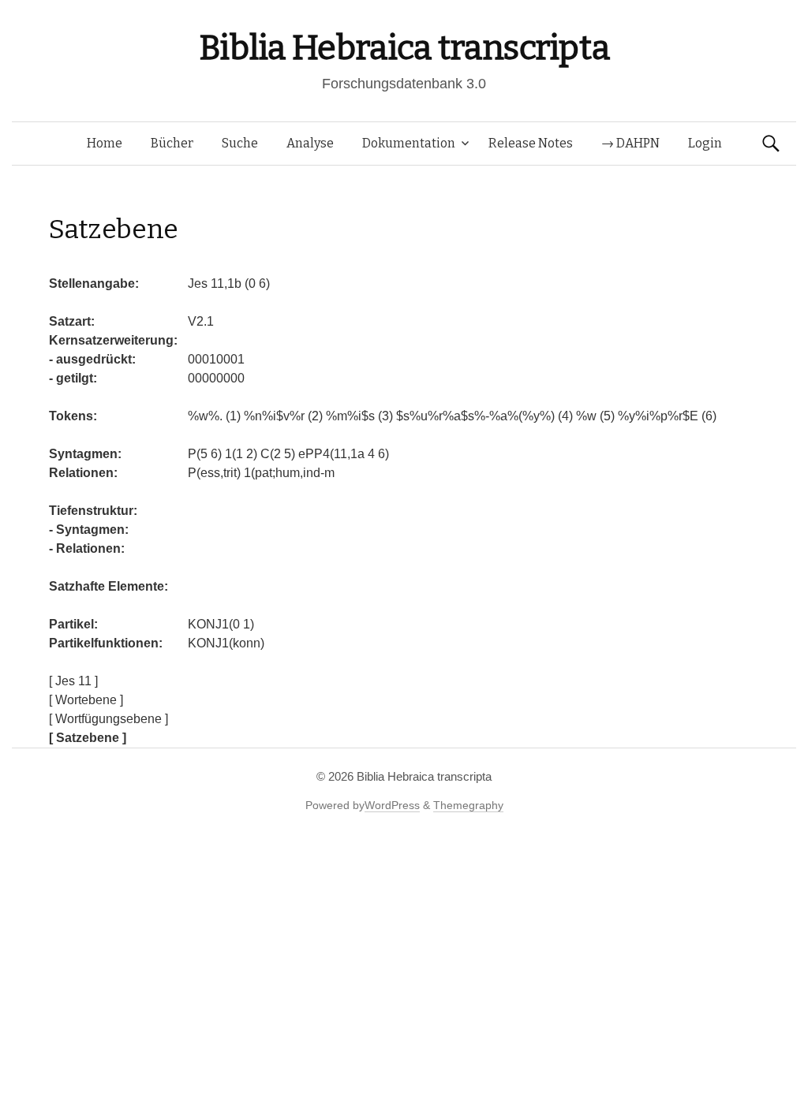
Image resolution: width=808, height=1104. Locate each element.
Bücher (172, 143)
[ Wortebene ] (86, 700)
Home (104, 143)
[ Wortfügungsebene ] (108, 718)
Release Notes (530, 143)
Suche (240, 143)
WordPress (392, 805)
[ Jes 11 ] (73, 681)
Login (705, 143)
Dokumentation (408, 143)
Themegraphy (468, 805)
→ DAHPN (630, 143)
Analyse (310, 143)
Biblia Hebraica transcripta (404, 48)
